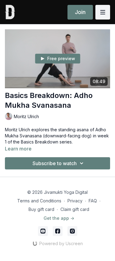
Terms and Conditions (39, 200)
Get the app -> (59, 218)
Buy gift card (41, 209)
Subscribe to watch (55, 163)
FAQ (93, 200)
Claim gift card (74, 209)
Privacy (74, 200)
